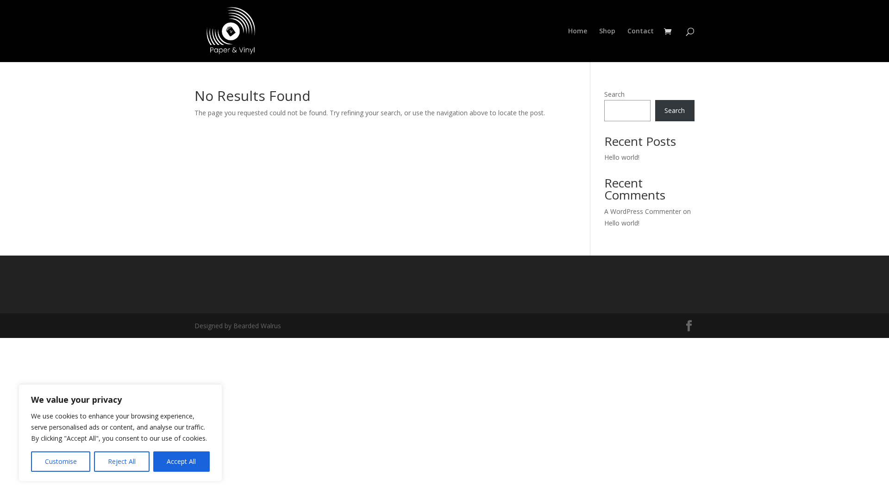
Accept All (181, 461)
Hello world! (621, 157)
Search (614, 94)
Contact (640, 31)
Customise (61, 461)
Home (577, 31)
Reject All (122, 461)
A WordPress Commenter (642, 211)
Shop (607, 31)
